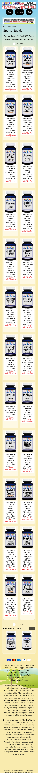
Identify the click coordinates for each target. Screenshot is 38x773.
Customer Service (12, 675)
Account (19, 12)
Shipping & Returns (26, 668)
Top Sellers (16, 677)
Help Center (29, 665)
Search (6, 665)
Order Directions (17, 665)
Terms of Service (11, 668)
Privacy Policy (26, 675)
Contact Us (28, 670)
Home (4, 26)
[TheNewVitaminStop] (19, 7)
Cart (29, 12)
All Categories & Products (19, 680)
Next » (22, 43)
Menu (9, 12)
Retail (24, 677)
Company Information (19, 673)
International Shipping (14, 670)
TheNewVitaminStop (18, 770)
